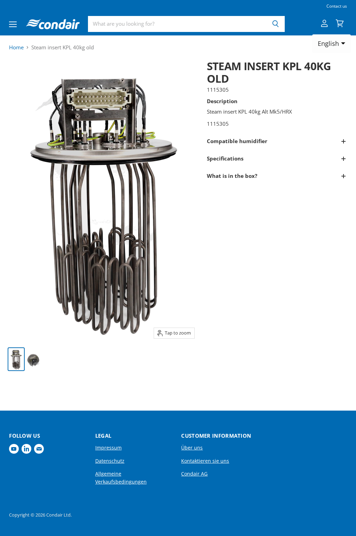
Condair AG (194, 473)
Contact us (336, 6)
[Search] (275, 24)
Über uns (192, 447)
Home (16, 47)
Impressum (108, 447)
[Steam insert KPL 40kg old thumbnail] (16, 359)
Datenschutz (109, 460)
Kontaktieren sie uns (205, 460)
